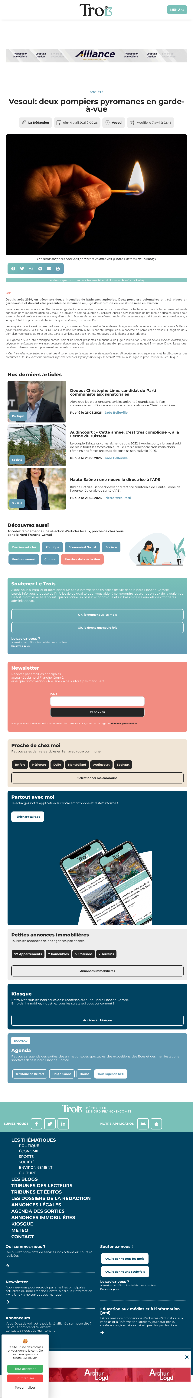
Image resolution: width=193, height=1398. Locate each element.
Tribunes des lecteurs (41, 1185)
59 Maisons (84, 954)
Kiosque (22, 1224)
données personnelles (124, 723)
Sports (26, 1156)
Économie (29, 1151)
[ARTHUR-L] (96, 1374)
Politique (18, 416)
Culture (27, 1173)
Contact (22, 1237)
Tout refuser (25, 1378)
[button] (13, 269)
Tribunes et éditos (36, 1192)
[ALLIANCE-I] (96, 77)
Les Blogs (24, 1179)
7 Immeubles (58, 954)
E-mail (55, 694)
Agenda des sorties (37, 1211)
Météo (19, 1230)
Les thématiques (33, 1140)
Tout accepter (25, 1369)
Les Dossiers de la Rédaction (51, 1198)
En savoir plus (20, 645)
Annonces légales (36, 1205)
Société (96, 92)
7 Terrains (106, 954)
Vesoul (117, 122)
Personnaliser (25, 1387)
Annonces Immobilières (43, 1217)
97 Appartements (28, 954)
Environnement (35, 1167)
